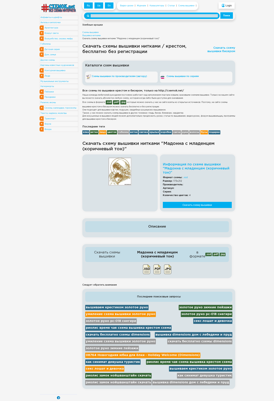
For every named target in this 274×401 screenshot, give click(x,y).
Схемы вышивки (186, 6)
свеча (176, 132)
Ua (98, 5)
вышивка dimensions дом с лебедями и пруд (193, 334)
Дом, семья (50, 55)
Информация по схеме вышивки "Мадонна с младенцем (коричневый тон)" (196, 168)
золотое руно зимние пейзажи (205, 307)
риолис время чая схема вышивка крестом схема (128, 327)
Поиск (226, 15)
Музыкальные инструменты (54, 81)
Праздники (50, 97)
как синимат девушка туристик (113, 362)
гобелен (123, 132)
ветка (133, 132)
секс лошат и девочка (213, 321)
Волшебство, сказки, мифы (59, 39)
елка (86, 132)
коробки (166, 132)
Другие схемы (47, 60)
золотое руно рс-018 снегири (206, 314)
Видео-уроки (126, 6)
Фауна (48, 124)
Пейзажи (49, 92)
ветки (94, 132)
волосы (194, 132)
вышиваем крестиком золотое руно (117, 307)
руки (185, 132)
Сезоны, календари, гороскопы (60, 108)
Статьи (171, 6)
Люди (47, 76)
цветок (111, 132)
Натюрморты (47, 86)
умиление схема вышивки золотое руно (120, 314)
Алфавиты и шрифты (51, 17)
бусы (204, 132)
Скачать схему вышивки (197, 204)
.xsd (185, 177)
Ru (88, 5)
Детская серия (52, 49)
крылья (154, 132)
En (109, 5)
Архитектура (51, 28)
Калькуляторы (157, 6)
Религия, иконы (48, 102)
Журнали (141, 6)
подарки (214, 132)
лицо (103, 132)
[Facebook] (58, 398)
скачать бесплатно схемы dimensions (118, 334)
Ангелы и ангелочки (50, 22)
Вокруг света (52, 33)
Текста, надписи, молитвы (53, 113)
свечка (143, 132)
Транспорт (50, 119)
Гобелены (45, 44)
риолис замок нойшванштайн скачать (118, 375)
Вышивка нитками (91, 35)
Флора (48, 129)
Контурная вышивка (55, 70)
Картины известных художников (57, 65)
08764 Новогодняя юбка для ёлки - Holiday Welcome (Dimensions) (143, 355)
